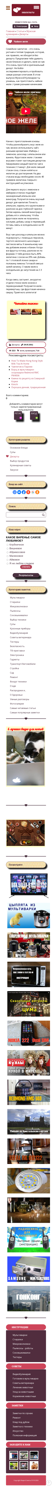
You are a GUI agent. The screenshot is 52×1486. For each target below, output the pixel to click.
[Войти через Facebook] (24, 492)
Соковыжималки (21, 1352)
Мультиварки (20, 1335)
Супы (12, 452)
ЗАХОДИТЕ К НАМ (19, 1444)
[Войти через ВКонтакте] (19, 492)
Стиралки (18, 1339)
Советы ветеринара (23, 1383)
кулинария (30, 350)
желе (22, 350)
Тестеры (17, 1357)
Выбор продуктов (19, 460)
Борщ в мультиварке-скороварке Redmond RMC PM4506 (25, 372)
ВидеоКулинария (22, 1374)
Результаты (26, 575)
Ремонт (17, 1417)
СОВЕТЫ (16, 1366)
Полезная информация (25, 1435)
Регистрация (22, 26)
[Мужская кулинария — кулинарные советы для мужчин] (26, 845)
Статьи (20, 31)
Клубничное (16, 544)
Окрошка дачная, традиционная (28, 387)
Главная (10, 31)
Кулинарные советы (20, 465)
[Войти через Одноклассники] (37, 492)
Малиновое (16, 555)
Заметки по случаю (23, 1413)
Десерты (23, 34)
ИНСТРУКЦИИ (20, 1327)
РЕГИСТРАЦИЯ (18, 413)
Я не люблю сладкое (21, 563)
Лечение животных (23, 1387)
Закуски (14, 469)
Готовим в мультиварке (25, 1378)
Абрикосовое (17, 552)
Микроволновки (21, 1343)
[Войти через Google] (33, 492)
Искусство (18, 1430)
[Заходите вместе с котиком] (26, 784)
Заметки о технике (23, 1426)
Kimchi (14, 384)
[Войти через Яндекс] (28, 492)
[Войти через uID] (15, 492)
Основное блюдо (19, 447)
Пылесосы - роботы (23, 1348)
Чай (37, 350)
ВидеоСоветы (28, 12)
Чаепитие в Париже (21, 366)
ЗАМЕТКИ (17, 1405)
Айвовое (14, 559)
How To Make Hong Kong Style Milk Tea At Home (27, 362)
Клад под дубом (21, 1422)
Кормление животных (24, 1396)
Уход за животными (23, 1391)
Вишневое (15, 548)
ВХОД (34, 413)
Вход (36, 26)
